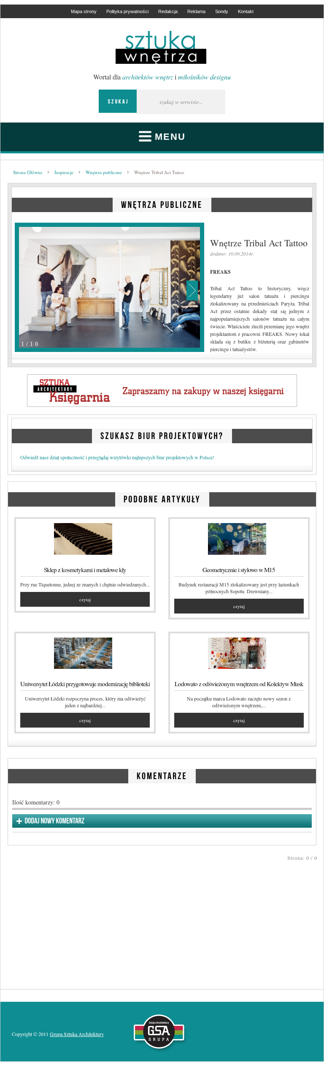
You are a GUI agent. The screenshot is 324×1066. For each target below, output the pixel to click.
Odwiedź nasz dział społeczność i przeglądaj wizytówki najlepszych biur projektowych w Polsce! (117, 457)
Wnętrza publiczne (104, 172)
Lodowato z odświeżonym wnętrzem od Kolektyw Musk (239, 683)
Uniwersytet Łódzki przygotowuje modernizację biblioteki (85, 683)
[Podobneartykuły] (162, 498)
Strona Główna (27, 172)
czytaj (85, 599)
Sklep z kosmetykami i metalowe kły (85, 569)
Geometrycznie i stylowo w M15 (238, 569)
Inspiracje (63, 172)
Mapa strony (84, 11)
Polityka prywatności (127, 11)
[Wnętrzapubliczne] (162, 203)
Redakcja (168, 11)
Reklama (196, 11)
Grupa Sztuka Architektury (77, 1034)
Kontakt (246, 11)
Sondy (221, 11)
